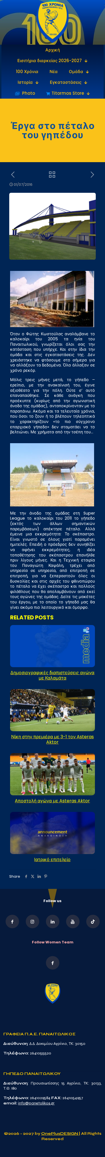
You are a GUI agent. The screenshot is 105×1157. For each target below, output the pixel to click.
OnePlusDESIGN (60, 1133)
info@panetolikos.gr (36, 1103)
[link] (52, 22)
